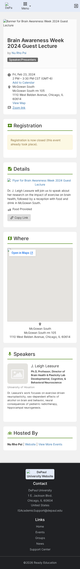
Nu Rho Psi (19, 53)
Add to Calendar (23, 82)
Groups (40, 538)
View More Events (50, 444)
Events (40, 532)
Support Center (40, 549)
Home (40, 526)
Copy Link (21, 217)
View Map (19, 103)
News (40, 543)
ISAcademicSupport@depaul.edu (40, 510)
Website (30, 444)
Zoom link (19, 107)
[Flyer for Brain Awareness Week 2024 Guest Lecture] (40, 182)
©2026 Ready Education (40, 562)
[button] (8, 5)
